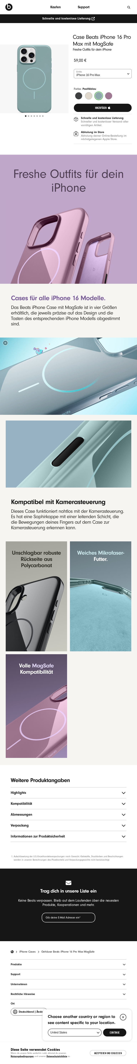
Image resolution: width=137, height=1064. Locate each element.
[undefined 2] (28, 116)
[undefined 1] (25, 116)
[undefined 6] (40, 116)
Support (84, 7)
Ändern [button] (32, 1013)
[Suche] (129, 7)
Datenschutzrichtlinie (57, 1056)
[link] (103, 108)
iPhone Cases (27, 951)
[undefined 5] (37, 116)
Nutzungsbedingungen (22, 1056)
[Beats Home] (12, 951)
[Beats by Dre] (8, 7)
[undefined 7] (43, 116)
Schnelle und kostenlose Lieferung (66, 18)
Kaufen (55, 7)
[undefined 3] (31, 116)
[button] (5, 343)
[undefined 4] (34, 116)
